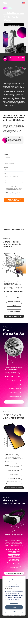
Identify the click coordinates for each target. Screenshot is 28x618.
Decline (14, 611)
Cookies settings (14, 603)
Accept (14, 607)
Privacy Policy (8, 588)
